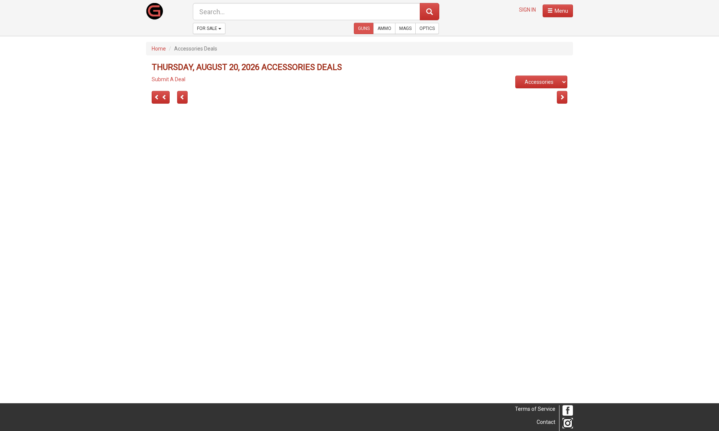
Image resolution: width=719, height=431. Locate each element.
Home (159, 49)
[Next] (161, 97)
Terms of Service (535, 409)
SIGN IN (527, 10)
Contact (546, 422)
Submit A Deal (168, 79)
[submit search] (429, 11)
